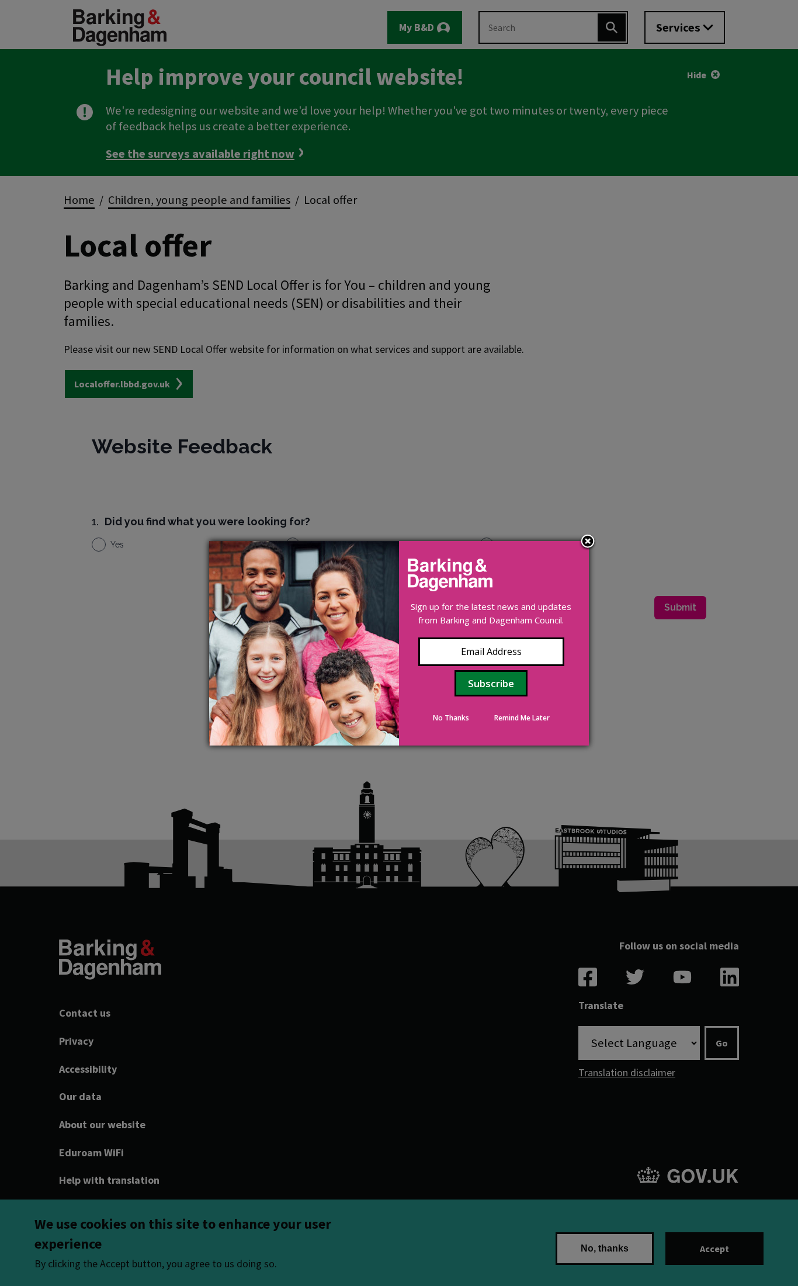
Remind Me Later (522, 718)
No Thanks (451, 718)
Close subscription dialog (587, 542)
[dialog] (399, 643)
